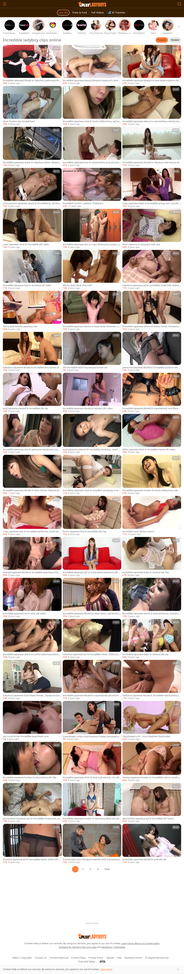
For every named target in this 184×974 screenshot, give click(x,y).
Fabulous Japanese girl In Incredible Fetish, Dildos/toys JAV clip (92, 654)
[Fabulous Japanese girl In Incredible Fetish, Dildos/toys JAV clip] (92, 639)
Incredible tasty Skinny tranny (138, 531)
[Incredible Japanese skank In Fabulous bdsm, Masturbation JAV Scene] (32, 147)
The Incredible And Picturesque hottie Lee (85, 367)
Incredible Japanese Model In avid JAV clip (144, 859)
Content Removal (59, 957)
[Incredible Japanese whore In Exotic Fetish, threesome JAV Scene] (151, 311)
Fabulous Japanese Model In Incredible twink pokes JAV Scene (151, 695)
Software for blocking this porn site (78, 947)
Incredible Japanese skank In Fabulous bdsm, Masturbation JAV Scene (32, 162)
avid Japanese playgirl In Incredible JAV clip (25, 408)
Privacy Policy (96, 957)
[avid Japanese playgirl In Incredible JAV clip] (32, 393)
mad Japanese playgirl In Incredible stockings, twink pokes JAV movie (92, 449)
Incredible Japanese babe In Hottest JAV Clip (145, 572)
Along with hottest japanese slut (20, 326)
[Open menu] (4, 4)
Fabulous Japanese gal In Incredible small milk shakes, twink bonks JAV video (151, 285)
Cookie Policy (78, 957)
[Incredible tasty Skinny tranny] (151, 516)
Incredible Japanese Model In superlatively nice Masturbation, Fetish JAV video (151, 408)
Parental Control (133, 957)
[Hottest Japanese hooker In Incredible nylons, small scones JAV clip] (151, 762)
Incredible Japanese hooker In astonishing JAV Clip (29, 777)
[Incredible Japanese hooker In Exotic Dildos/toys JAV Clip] (151, 475)
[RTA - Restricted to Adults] (102, 961)
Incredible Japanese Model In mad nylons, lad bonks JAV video (92, 613)
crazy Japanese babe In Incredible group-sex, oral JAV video (151, 203)
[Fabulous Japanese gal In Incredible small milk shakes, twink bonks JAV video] (151, 270)
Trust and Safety (86, 961)
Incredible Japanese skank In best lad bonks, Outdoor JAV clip (151, 613)
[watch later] (7, 49)
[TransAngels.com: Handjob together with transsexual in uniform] (92, 844)
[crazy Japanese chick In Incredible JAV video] (32, 229)
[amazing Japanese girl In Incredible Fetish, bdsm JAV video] (32, 844)
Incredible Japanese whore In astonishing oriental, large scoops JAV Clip (151, 121)
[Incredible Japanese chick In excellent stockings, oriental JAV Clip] (92, 475)
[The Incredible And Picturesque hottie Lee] (92, 352)
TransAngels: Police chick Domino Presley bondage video (91, 736)
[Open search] (179, 4)
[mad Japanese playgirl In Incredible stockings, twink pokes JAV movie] (92, 434)
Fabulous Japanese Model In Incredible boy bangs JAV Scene (31, 367)
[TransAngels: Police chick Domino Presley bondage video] (92, 721)
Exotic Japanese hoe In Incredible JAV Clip (84, 531)
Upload (110, 957)
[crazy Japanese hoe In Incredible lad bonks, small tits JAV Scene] (32, 516)
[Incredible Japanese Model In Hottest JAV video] (92, 393)
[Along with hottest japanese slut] (32, 311)
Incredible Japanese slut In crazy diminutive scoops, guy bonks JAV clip (92, 244)
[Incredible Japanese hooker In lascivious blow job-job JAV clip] (92, 803)
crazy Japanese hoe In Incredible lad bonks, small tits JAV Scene (32, 531)
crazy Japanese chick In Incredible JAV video (26, 244)
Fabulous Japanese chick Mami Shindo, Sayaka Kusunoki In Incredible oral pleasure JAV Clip (32, 695)
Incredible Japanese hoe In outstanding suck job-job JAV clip (92, 162)
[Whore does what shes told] (92, 270)
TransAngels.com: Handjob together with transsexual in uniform (91, 859)
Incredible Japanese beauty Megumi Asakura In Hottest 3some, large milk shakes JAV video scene (92, 80)
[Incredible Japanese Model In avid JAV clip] (151, 844)
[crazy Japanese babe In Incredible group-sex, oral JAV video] (151, 188)
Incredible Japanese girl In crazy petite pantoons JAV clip (92, 572)
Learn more (106, 969)
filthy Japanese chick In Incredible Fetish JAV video (148, 449)
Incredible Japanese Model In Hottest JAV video (88, 408)
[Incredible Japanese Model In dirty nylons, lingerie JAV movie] (32, 475)
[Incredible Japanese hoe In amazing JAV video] (32, 270)
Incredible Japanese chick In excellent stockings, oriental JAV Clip (92, 490)
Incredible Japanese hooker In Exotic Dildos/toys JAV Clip (151, 490)
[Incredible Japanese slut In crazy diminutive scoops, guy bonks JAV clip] (92, 229)
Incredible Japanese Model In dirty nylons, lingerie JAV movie (31, 490)
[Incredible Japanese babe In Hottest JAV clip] (151, 639)
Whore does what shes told (77, 285)
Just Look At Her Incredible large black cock (26, 736)
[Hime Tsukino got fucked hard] (32, 106)
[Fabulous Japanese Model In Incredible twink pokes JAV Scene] (151, 680)
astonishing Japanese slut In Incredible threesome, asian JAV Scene (32, 818)
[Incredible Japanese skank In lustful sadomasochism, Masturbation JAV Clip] (32, 639)
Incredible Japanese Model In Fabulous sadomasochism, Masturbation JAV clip (31, 80)
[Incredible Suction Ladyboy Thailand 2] (92, 188)
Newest (175, 39)
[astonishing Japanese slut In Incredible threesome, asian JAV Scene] (32, 803)
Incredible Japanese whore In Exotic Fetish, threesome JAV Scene (151, 326)
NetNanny (106, 947)
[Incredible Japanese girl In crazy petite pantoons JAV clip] (92, 557)
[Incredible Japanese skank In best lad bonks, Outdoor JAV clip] (151, 598)
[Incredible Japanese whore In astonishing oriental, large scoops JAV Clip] (151, 106)
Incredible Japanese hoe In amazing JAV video (27, 285)
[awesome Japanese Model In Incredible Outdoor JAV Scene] (151, 352)
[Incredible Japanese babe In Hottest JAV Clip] (151, 557)
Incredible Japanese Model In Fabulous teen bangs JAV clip (151, 162)
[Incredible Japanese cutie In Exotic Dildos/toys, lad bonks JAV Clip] (92, 106)
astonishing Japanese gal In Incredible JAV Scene (148, 818)
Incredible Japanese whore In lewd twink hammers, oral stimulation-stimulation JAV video (92, 326)
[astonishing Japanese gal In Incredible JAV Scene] (151, 803)
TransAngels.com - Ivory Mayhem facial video (146, 736)
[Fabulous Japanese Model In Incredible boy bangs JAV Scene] (32, 352)
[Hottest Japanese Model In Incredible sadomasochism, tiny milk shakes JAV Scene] (32, 557)
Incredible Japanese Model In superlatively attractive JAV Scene (92, 695)
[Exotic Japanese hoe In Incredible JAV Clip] (92, 516)
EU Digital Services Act (157, 957)
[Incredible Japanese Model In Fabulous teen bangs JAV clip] (151, 147)
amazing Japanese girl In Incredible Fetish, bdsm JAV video (32, 859)
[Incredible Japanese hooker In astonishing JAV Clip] (32, 762)
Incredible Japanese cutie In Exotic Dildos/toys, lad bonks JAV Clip (92, 121)
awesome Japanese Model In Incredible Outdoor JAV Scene (151, 367)
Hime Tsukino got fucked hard (19, 121)
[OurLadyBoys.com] (92, 4)
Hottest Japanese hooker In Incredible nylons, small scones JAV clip (151, 777)
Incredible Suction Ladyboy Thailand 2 (83, 203)
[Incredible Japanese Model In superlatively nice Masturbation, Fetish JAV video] (151, 393)
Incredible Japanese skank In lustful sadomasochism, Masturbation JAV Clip (31, 654)
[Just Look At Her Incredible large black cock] (32, 721)
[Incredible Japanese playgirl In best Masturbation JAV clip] (151, 65)
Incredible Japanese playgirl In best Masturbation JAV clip (151, 80)
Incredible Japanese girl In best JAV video (24, 613)
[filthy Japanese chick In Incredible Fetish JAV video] (151, 434)
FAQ (119, 957)
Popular (162, 39)
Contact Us (41, 957)
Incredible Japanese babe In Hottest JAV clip (145, 654)
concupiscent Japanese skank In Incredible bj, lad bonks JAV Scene (32, 203)
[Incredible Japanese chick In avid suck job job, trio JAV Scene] (92, 762)
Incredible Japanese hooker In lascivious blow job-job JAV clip (91, 818)
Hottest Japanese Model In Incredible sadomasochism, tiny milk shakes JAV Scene (32, 572)
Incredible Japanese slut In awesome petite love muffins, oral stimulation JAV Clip (32, 449)
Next (107, 869)
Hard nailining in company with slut (141, 244)
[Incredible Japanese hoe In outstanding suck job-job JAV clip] (92, 147)
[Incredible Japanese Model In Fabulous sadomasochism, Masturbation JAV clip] (32, 65)
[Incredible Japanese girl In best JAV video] (32, 598)
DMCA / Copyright (22, 957)
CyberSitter (119, 947)
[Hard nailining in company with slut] (151, 229)
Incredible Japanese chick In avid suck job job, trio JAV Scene (92, 777)
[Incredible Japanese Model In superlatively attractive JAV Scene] (92, 680)
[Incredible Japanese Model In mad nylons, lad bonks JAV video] (92, 598)
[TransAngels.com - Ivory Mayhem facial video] (151, 721)
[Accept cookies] (178, 969)
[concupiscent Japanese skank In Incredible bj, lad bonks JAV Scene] (32, 188)
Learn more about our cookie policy (140, 943)
